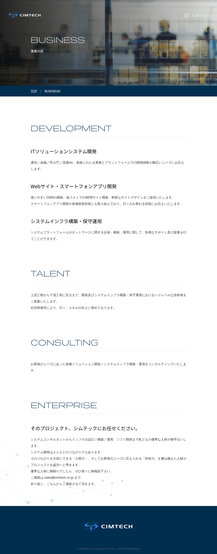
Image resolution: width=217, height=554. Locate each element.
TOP (34, 91)
